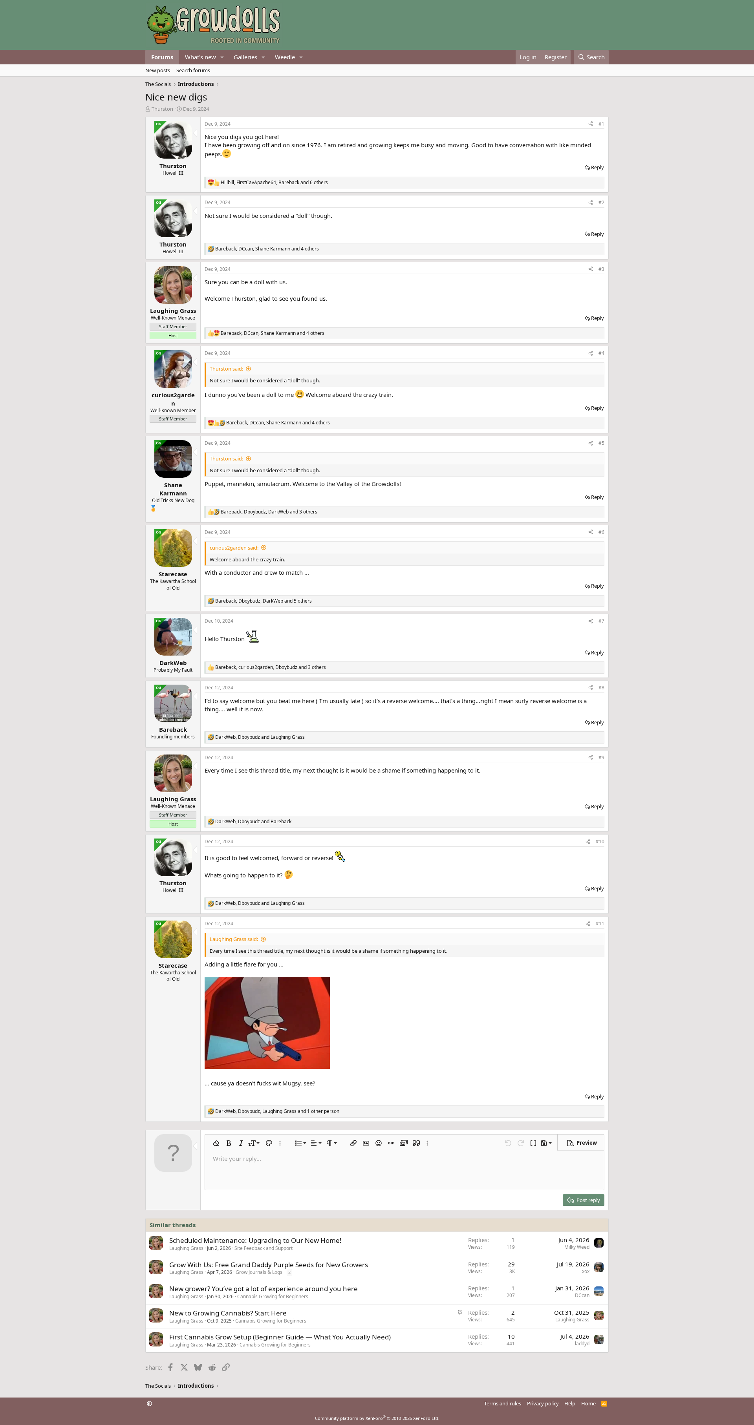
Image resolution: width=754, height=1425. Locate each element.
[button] (222, 57)
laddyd (582, 1343)
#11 (600, 923)
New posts (157, 70)
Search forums (193, 70)
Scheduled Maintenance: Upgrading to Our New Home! (255, 1240)
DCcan (582, 1295)
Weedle (285, 57)
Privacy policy (543, 1403)
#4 (601, 353)
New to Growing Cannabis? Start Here (228, 1312)
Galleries (245, 57)
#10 (600, 841)
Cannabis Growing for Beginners (272, 1296)
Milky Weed (576, 1247)
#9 (601, 757)
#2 (601, 202)
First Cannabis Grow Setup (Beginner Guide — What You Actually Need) (280, 1336)
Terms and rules (502, 1403)
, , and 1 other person (277, 1111)
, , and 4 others (267, 249)
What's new (200, 57)
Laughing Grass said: (234, 939)
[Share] (591, 124)
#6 (601, 532)
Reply (597, 167)
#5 (601, 443)
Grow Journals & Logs (259, 1272)
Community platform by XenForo (377, 1418)
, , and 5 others (263, 601)
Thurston (162, 108)
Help (569, 1403)
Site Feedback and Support (263, 1248)
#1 (601, 124)
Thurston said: (226, 368)
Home (588, 1403)
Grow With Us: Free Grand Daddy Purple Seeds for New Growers (268, 1264)
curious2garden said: (234, 547)
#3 (601, 269)
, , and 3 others (269, 512)
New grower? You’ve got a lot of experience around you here (263, 1288)
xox (585, 1271)
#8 (601, 687)
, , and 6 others (274, 182)
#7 (601, 621)
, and (260, 737)
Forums (162, 57)
